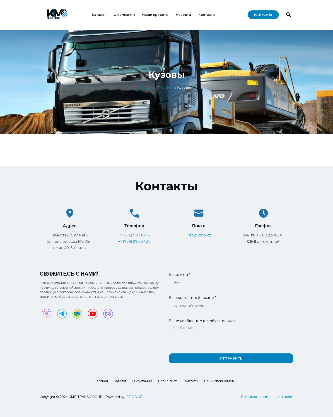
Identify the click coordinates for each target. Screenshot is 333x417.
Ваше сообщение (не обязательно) (202, 321)
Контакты (206, 15)
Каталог (99, 15)
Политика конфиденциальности (267, 397)
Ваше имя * (180, 274)
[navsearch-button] (288, 15)
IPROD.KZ (133, 397)
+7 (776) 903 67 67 (134, 235)
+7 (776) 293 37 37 (134, 241)
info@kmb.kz (199, 235)
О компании (124, 15)
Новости (183, 15)
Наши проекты (155, 15)
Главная (149, 87)
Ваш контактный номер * (192, 297)
